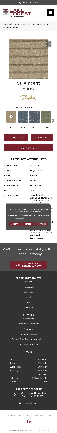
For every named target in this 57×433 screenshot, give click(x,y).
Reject (28, 224)
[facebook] (28, 421)
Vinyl (28, 297)
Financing (28, 329)
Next (53, 116)
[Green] (46, 116)
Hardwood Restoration (28, 324)
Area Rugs (28, 307)
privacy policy (27, 215)
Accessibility (10, 415)
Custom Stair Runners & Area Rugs (28, 339)
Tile (28, 302)
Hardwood (29, 287)
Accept (14, 224)
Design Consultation (28, 344)
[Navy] (34, 116)
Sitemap (48, 415)
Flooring (14, 24)
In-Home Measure (28, 334)
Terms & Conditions (24, 415)
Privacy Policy (38, 415)
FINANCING (42, 137)
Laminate (28, 292)
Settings (42, 224)
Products (32, 24)
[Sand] (11, 116)
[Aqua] (23, 116)
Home (5, 24)
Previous (4, 116)
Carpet (23, 24)
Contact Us (16, 137)
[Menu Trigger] (50, 12)
